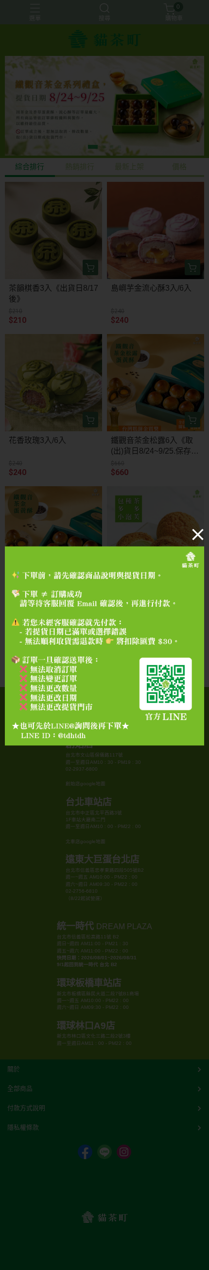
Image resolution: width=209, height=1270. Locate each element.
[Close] (198, 534)
